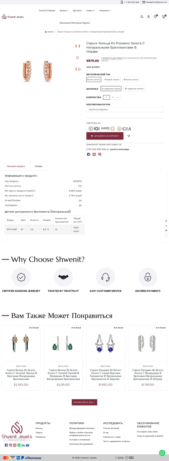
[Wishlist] (128, 136)
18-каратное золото (134, 88)
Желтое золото (131, 79)
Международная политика (81, 428)
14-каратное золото (111, 88)
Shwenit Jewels (89, 457)
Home (50, 32)
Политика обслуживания (81, 444)
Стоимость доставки (111, 58)
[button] (164, 17)
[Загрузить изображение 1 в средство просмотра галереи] (78, 46)
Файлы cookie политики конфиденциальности (81, 434)
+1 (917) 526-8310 (132, 2)
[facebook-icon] (88, 154)
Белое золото (93, 79)
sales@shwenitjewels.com (156, 2)
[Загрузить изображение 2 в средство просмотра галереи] (78, 58)
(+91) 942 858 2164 (96, 149)
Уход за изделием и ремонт (150, 436)
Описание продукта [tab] (16, 166)
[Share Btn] (94, 154)
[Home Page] (13, 16)
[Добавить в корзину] (26, 355)
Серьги (39, 432)
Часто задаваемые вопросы (116, 441)
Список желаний (111, 428)
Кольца (39, 428)
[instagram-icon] (99, 154)
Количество (93, 97)
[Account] (148, 16)
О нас (106, 432)
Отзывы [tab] (38, 166)
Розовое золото (112, 79)
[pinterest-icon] (94, 154)
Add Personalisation (98, 104)
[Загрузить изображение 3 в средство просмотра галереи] (78, 69)
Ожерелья (40, 437)
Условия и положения (79, 439)
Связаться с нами (112, 437)
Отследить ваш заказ (147, 431)
